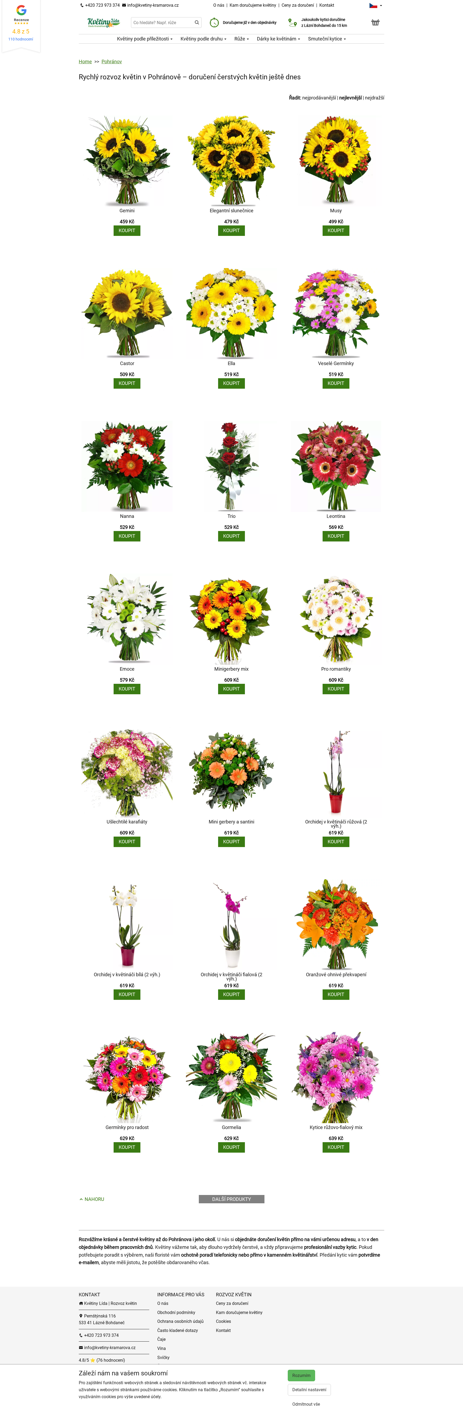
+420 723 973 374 (102, 5)
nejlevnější (350, 98)
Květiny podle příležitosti (143, 39)
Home (85, 61)
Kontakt (326, 5)
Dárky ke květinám (277, 39)
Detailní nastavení (309, 1389)
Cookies (223, 1321)
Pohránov (112, 61)
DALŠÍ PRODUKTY (231, 1199)
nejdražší (374, 98)
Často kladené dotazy (177, 1330)
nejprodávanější (319, 98)
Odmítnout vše (306, 1404)
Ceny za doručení (298, 5)
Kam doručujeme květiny (253, 5)
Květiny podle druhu (202, 39)
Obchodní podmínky (176, 1312)
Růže (240, 39)
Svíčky (163, 1357)
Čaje (161, 1339)
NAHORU (94, 1199)
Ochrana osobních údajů (180, 1321)
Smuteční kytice (325, 39)
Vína (161, 1348)
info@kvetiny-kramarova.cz (152, 5)
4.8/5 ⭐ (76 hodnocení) (102, 1360)
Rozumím (301, 1375)
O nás (219, 5)
